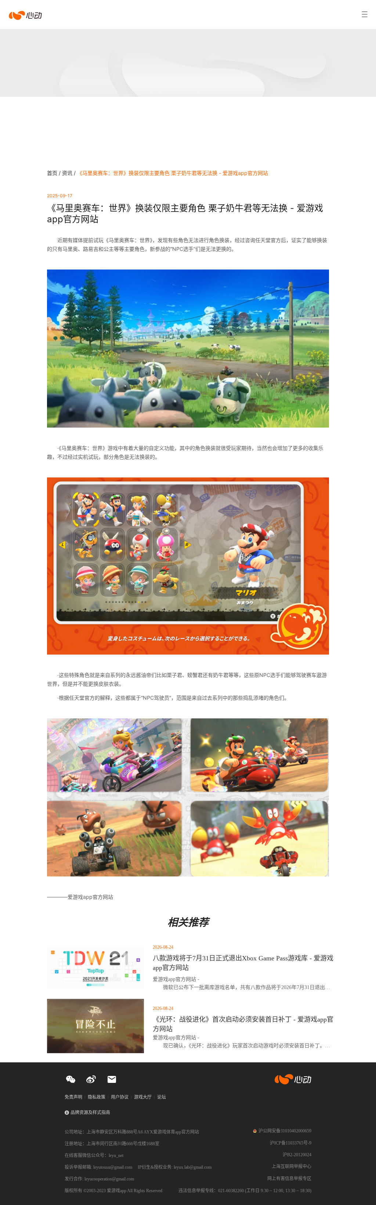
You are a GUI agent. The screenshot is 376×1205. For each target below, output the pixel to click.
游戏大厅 (143, 1097)
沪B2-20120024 (297, 1154)
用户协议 (120, 1097)
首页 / (54, 173)
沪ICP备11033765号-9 (290, 1143)
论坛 (161, 1097)
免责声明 (73, 1097)
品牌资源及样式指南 (90, 1112)
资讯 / (69, 173)
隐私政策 (96, 1097)
